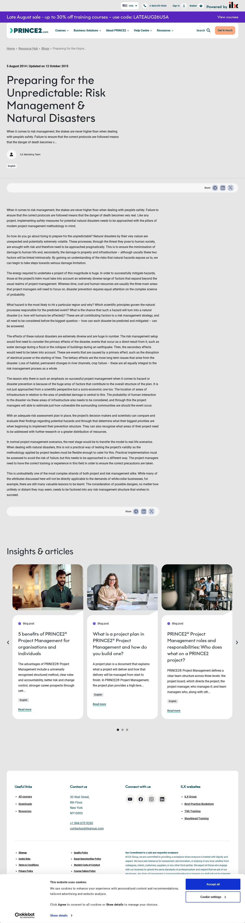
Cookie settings (210, 896)
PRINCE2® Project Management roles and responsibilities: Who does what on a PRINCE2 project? (194, 647)
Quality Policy (81, 852)
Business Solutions (86, 30)
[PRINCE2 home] (29, 30)
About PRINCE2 (116, 30)
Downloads (25, 803)
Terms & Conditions (29, 865)
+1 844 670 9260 (158, 5)
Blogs (45, 48)
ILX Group (191, 796)
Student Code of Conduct (87, 865)
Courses (60, 30)
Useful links (24, 859)
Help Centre (141, 30)
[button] (118, 730)
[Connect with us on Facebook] (140, 799)
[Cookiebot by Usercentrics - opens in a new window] (25, 915)
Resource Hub (28, 48)
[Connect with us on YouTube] (130, 799)
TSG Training (193, 811)
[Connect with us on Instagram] (151, 799)
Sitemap (23, 852)
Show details (59, 915)
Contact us (78, 787)
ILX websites (190, 787)
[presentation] (8, 641)
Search (201, 30)
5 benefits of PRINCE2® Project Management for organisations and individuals (43, 643)
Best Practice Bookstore (199, 803)
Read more (24, 709)
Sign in (176, 5)
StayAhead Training (197, 818)
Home (11, 48)
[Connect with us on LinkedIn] (162, 799)
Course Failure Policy (85, 871)
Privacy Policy (26, 871)
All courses (25, 796)
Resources (164, 30)
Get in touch (225, 30)
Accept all (213, 884)
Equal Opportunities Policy (87, 859)
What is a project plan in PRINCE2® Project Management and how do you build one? (120, 643)
